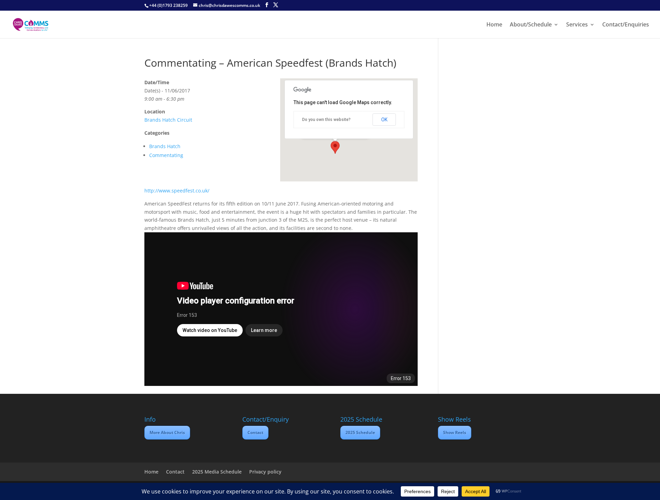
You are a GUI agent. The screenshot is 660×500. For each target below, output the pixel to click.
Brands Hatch (164, 146)
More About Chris (167, 432)
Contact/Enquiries (625, 25)
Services (577, 25)
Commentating (166, 155)
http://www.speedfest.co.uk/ (176, 190)
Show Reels (454, 432)
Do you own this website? (326, 119)
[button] (335, 147)
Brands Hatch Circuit (168, 119)
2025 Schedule (360, 432)
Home (494, 25)
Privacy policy (265, 471)
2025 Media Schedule (217, 471)
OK (384, 119)
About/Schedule (531, 25)
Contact (255, 432)
